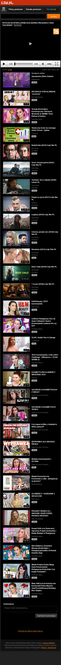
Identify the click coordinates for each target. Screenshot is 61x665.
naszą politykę (48, 643)
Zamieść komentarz (46, 616)
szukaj (54, 16)
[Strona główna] (7, 3)
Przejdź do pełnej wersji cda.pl (30, 631)
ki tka (10, 70)
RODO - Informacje (48, 648)
